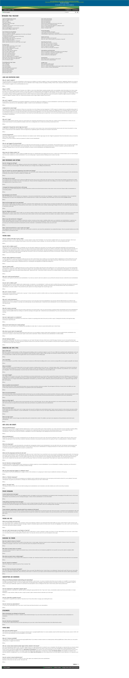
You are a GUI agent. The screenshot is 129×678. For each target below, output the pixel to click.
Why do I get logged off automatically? (10, 28)
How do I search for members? (47, 46)
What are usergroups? (46, 22)
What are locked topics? (7, 71)
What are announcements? (8, 69)
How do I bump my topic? (7, 59)
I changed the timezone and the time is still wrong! (13, 36)
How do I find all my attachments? (48, 59)
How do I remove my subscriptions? (48, 54)
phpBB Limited (40, 632)
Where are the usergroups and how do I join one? (51, 23)
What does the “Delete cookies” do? (9, 29)
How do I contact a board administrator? (50, 67)
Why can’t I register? (6, 22)
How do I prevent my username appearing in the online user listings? (16, 34)
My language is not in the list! (8, 37)
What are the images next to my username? (11, 38)
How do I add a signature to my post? (10, 48)
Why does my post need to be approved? (11, 58)
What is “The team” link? (46, 28)
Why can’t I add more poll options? (9, 50)
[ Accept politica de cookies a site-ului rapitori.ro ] (64, 4)
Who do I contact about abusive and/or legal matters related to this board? (57, 66)
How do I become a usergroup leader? (49, 24)
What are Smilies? (6, 65)
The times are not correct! (7, 35)
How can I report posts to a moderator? (10, 56)
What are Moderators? (46, 21)
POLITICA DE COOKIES (64, 3)
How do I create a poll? (7, 49)
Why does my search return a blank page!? (50, 45)
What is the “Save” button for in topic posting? (12, 57)
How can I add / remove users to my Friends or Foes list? (53, 39)
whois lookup (19, 648)
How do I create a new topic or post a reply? (11, 46)
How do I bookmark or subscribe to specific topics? (52, 52)
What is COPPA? (5, 21)
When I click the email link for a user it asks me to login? (14, 42)
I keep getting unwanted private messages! (50, 33)
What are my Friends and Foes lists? (48, 38)
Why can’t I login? (6, 24)
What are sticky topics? (7, 70)
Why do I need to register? (7, 20)
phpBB (65, 197)
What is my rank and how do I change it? (11, 40)
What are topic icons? (7, 72)
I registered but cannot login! (8, 23)
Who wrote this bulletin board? (47, 63)
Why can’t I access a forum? (8, 52)
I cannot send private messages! (48, 31)
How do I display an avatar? (8, 39)
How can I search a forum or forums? (49, 43)
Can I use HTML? (5, 64)
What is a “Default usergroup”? (47, 26)
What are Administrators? (46, 20)
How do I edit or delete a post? (8, 47)
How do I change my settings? (8, 33)
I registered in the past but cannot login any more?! (13, 25)
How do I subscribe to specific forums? (49, 53)
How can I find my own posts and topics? (50, 47)
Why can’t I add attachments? (8, 54)
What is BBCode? (6, 63)
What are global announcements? (9, 68)
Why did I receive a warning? (8, 55)
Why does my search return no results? (49, 44)
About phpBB (21, 633)
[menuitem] (12, 10)
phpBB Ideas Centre (62, 639)
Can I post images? (6, 67)
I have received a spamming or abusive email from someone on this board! (57, 34)
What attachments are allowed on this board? (51, 58)
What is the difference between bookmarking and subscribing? (54, 51)
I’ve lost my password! (7, 26)
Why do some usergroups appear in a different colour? (52, 25)
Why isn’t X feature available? (47, 65)
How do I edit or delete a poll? (8, 51)
